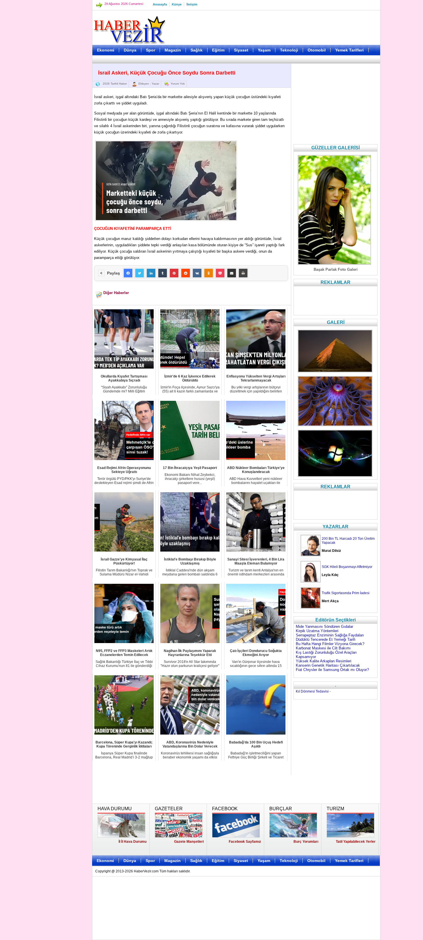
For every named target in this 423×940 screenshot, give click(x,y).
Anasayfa (160, 4)
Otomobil (317, 50)
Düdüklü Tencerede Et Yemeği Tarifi (325, 639)
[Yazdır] (243, 273)
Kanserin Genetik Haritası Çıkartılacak (328, 665)
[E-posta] (231, 273)
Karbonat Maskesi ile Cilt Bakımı (323, 648)
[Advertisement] (63, 144)
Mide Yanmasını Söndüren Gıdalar (324, 626)
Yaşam (264, 50)
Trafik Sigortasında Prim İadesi (345, 593)
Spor (150, 50)
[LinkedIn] (151, 273)
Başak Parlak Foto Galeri (336, 269)
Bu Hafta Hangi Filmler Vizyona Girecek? (330, 644)
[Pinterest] (174, 273)
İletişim (191, 4)
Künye (177, 4)
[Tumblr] (162, 273)
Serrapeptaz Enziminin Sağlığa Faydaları (330, 635)
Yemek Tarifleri (349, 50)
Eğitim (218, 50)
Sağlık (196, 50)
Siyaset (241, 50)
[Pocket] (220, 273)
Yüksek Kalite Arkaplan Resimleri (323, 661)
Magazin (173, 50)
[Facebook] (128, 273)
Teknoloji (289, 50)
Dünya (130, 50)
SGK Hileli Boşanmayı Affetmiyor (347, 567)
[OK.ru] (208, 273)
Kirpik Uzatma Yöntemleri (317, 631)
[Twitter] (139, 273)
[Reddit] (185, 273)
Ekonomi (105, 50)
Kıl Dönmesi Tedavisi (312, 691)
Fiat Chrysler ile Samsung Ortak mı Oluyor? (332, 670)
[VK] (197, 273)
